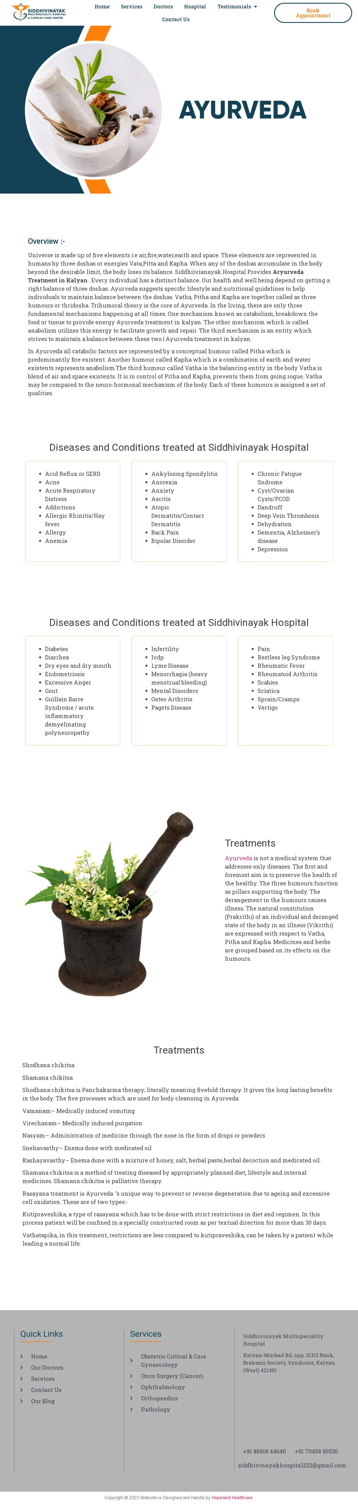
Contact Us (176, 19)
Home (102, 6)
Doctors (163, 6)
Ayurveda (238, 858)
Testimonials (234, 6)
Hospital (195, 6)
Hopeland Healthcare (232, 1497)
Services (131, 6)
